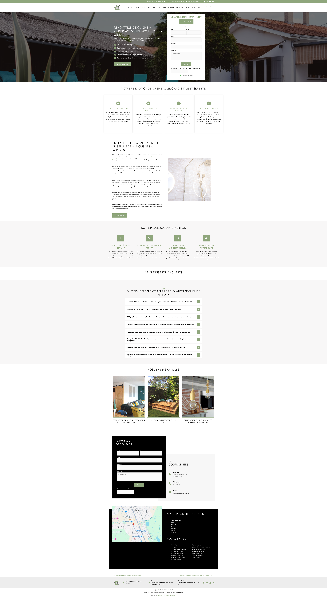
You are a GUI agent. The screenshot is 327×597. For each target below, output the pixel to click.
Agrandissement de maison (178, 557)
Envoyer (186, 64)
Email (172, 36)
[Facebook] (203, 583)
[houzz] (213, 583)
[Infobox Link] (178, 475)
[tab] (163, 301)
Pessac (172, 522)
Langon (173, 526)
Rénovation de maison (177, 553)
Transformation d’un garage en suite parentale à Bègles (129, 421)
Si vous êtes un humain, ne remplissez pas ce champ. (185, 68)
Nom (188, 29)
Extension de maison (197, 555)
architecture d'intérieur (147, 157)
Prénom (173, 29)
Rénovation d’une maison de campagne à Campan (198, 421)
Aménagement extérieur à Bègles (163, 421)
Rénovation (174, 547)
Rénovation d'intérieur (177, 551)
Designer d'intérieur (197, 553)
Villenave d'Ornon (176, 520)
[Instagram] (210, 583)
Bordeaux (173, 528)
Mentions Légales (159, 592)
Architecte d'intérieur (176, 559)
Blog (145, 592)
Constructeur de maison (198, 549)
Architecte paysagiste (198, 545)
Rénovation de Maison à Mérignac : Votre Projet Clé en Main (197, 575)
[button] (154, 1)
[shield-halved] (180, 75)
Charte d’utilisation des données (174, 592)
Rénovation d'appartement (178, 549)
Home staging (196, 557)
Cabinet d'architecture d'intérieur (201, 547)
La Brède (173, 524)
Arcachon (173, 532)
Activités (150, 592)
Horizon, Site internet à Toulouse (167, 595)
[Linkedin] (207, 583)
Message (173, 50)
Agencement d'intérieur (177, 555)
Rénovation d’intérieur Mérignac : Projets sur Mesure (127, 575)
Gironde (173, 530)
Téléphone (173, 43)
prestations (115, 159)
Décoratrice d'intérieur (198, 551)
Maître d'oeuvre (175, 545)
